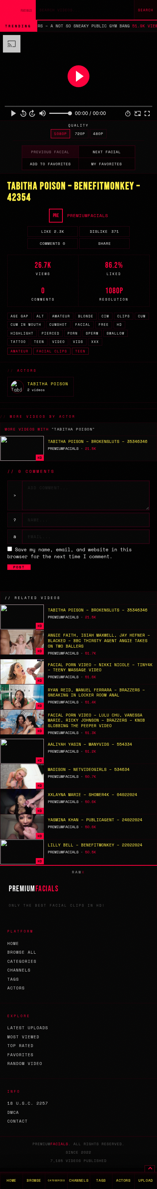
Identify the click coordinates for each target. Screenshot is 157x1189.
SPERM (92, 333)
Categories (22, 961)
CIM (105, 316)
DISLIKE (104, 231)
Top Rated (20, 1046)
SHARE (104, 243)
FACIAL (83, 324)
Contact (17, 1121)
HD (119, 324)
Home (13, 943)
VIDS (78, 341)
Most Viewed (23, 1037)
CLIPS (123, 316)
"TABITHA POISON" (73, 429)
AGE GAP (19, 316)
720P (80, 133)
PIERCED (51, 333)
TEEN (39, 341)
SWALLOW (116, 333)
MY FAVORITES (106, 164)
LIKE (52, 231)
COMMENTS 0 (52, 243)
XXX (95, 341)
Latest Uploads (27, 1028)
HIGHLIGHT (22, 333)
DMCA (13, 1112)
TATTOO (18, 341)
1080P (60, 133)
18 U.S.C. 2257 (27, 1103)
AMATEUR (61, 316)
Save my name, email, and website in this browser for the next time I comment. (69, 553)
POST (19, 567)
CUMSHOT (58, 324)
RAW (78, 872)
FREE (104, 324)
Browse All (22, 952)
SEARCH (145, 10)
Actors (16, 988)
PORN (73, 333)
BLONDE (85, 316)
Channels (19, 970)
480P (98, 133)
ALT (40, 316)
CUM (142, 316)
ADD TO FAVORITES (50, 164)
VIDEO (58, 341)
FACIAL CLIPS (52, 351)
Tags (13, 979)
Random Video (24, 1063)
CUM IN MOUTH (26, 324)
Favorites (20, 1055)
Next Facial (107, 152)
